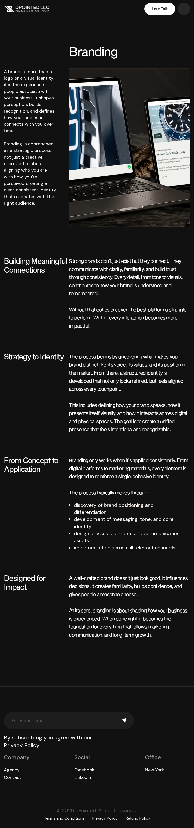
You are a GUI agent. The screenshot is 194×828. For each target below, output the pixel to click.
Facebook (84, 770)
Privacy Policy (21, 745)
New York (154, 770)
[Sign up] (124, 720)
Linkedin (82, 777)
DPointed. (86, 810)
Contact (12, 777)
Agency (12, 770)
